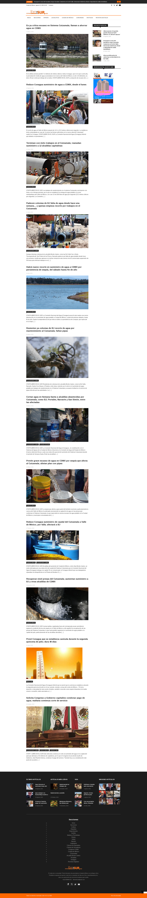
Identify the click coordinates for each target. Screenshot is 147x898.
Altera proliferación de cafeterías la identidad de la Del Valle (111, 57)
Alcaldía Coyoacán (44, 444)
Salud (73, 839)
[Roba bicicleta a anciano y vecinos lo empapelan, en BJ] (102, 804)
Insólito (73, 833)
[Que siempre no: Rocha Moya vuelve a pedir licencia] (30, 795)
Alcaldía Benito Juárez (32, 250)
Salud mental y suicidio (57, 793)
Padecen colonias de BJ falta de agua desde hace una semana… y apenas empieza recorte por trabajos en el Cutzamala (53, 206)
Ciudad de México (67, 17)
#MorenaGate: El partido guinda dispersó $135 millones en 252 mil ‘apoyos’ (111, 32)
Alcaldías (73, 857)
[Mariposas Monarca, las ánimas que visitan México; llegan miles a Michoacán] (54, 804)
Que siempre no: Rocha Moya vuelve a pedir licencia (41, 794)
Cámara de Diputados (73, 845)
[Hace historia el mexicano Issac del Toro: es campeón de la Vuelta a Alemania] (30, 787)
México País (29, 681)
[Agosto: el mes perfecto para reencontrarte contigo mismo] (78, 795)
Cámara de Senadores (73, 847)
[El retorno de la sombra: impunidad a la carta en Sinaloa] (102, 797)
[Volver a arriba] (142, 892)
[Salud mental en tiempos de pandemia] (54, 787)
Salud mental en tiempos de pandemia (64, 786)
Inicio (29, 17)
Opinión (45, 17)
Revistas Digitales (102, 17)
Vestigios (90, 17)
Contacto (51, 5)
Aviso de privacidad (116, 895)
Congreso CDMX (54, 750)
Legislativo (55, 17)
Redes (74, 837)
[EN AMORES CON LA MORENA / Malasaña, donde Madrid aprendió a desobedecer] (117, 804)
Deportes (73, 829)
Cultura (73, 827)
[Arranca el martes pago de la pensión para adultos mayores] (30, 804)
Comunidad (80, 17)
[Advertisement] (105, 118)
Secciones (37, 17)
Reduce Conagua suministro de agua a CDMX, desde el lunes (56, 84)
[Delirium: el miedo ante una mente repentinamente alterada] (78, 787)
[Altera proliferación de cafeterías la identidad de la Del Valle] (97, 58)
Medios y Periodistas (73, 835)
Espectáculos (73, 831)
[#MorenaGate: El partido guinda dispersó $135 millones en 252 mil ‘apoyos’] (97, 34)
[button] (118, 2)
